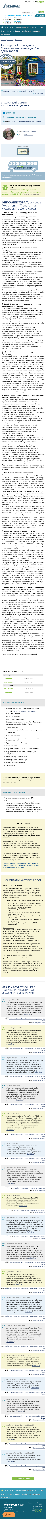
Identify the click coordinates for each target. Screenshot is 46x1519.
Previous (4, 71)
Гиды (11, 27)
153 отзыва (28, 135)
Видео (17, 31)
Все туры (10, 40)
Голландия (18, 40)
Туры (6, 27)
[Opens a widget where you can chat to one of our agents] (8, 1515)
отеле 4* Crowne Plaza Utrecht (25, 711)
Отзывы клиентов (22, 27)
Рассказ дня (5, 34)
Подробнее (27, 1014)
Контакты (10, 31)
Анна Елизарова (40, 1190)
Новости (33, 27)
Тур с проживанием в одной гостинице (26, 121)
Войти (41, 16)
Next (42, 71)
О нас (3, 31)
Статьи (40, 27)
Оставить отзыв (23, 1478)
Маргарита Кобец (29, 131)
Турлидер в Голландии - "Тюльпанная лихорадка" (29, 1188)
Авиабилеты (26, 31)
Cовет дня (36, 31)
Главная (3, 40)
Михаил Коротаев (39, 1504)
